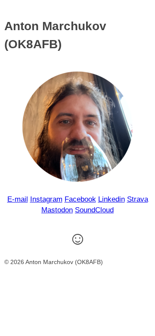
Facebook (80, 199)
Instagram (46, 199)
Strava (137, 199)
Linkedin (111, 199)
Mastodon (57, 210)
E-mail (17, 199)
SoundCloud (94, 210)
